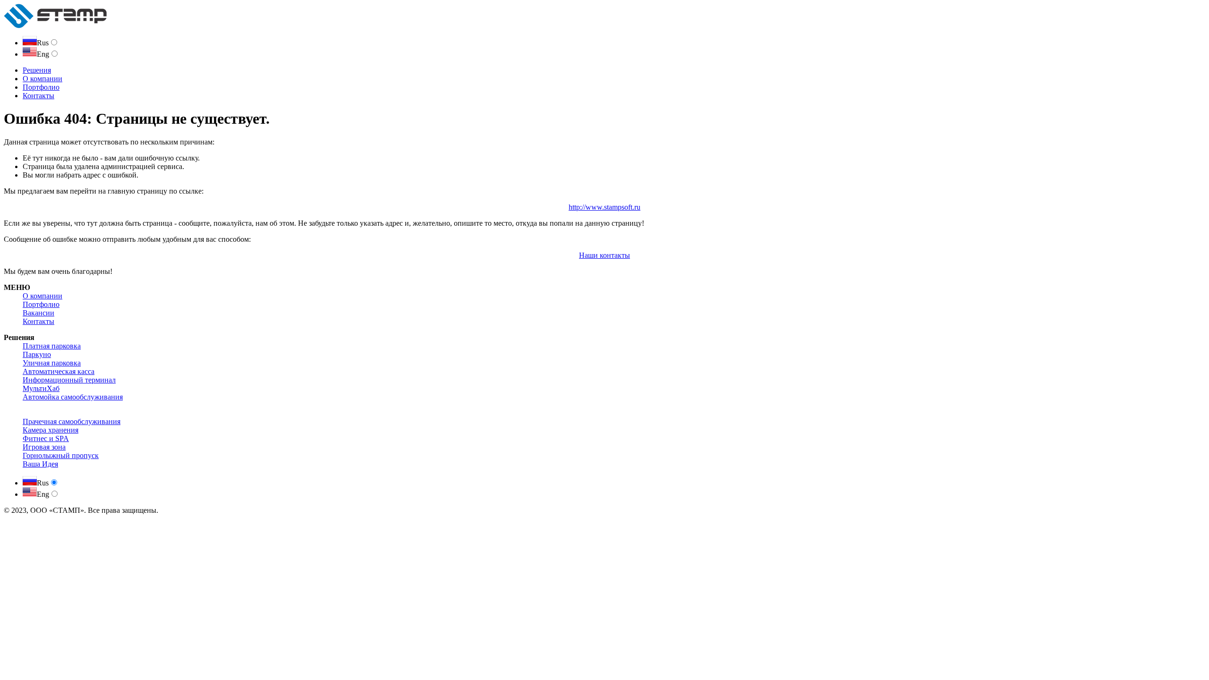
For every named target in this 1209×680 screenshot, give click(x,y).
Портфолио (41, 87)
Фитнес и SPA (46, 438)
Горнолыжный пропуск (61, 455)
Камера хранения (50, 430)
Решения (37, 70)
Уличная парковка (52, 363)
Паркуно (37, 354)
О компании (42, 79)
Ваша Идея (40, 464)
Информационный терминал (69, 380)
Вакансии (38, 313)
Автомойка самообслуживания (73, 397)
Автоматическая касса (58, 371)
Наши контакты (604, 255)
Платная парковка (52, 346)
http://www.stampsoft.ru (604, 207)
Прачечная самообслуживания (71, 421)
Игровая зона (44, 447)
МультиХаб (41, 388)
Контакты (38, 96)
